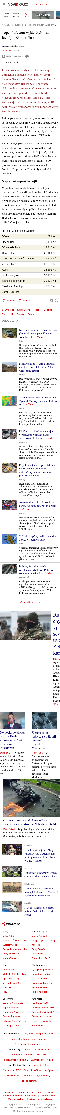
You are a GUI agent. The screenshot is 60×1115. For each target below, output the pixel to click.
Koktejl (22, 480)
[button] (9, 333)
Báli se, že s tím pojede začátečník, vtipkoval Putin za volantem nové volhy (36, 569)
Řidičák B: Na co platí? (43, 1016)
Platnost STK (38, 1025)
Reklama (31, 1092)
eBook (9, 56)
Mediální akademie (12, 1095)
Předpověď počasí (45, 1033)
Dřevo (27, 309)
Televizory (27, 1075)
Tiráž (50, 1092)
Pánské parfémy (28, 1080)
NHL (5, 991)
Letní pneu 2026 (40, 1003)
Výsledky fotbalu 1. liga (14, 974)
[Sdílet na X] (56, 300)
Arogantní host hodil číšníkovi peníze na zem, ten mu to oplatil (37, 504)
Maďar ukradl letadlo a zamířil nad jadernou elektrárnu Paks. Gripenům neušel (37, 367)
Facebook (10, 1092)
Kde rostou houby (20, 1039)
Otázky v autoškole (41, 1021)
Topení (36, 309)
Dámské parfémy (32, 1070)
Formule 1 (8, 987)
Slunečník (29, 1054)
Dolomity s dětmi (11, 1025)
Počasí (22, 408)
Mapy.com (28, 1033)
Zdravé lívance (39, 978)
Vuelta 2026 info (40, 936)
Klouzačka (42, 1054)
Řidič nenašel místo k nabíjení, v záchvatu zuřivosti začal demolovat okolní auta (37, 434)
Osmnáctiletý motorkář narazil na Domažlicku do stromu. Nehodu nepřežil (29, 822)
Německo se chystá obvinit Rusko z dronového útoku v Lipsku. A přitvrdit (12, 740)
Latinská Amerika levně (14, 1021)
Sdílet (20, 56)
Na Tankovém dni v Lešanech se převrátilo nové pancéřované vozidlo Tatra (38, 333)
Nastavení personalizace (39, 1099)
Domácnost (33, 314)
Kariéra (41, 1092)
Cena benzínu (39, 1039)
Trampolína (16, 1054)
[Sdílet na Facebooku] (51, 300)
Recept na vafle (40, 987)
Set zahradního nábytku (16, 1060)
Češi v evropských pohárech (28, 1044)
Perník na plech (40, 991)
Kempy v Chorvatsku (13, 1003)
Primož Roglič (39, 953)
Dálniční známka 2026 (43, 1007)
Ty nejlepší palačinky (42, 969)
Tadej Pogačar (39, 949)
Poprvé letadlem (11, 1007)
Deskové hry (13, 1075)
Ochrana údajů (47, 1095)
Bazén (27, 1049)
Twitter (20, 1092)
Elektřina (47, 309)
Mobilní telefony (41, 1065)
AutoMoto (23, 442)
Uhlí (11, 314)
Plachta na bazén (41, 1049)
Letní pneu (49, 1070)
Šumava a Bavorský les (14, 1012)
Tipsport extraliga (11, 978)
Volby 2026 (8, 936)
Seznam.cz (41, 4)
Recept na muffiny (41, 974)
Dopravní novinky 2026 (43, 1012)
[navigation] (3, 4)
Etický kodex (30, 1095)
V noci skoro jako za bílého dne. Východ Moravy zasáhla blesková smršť (38, 400)
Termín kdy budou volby (15, 949)
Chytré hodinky (42, 1075)
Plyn (4, 314)
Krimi (21, 341)
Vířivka (49, 1060)
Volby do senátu (11, 953)
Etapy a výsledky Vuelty (43, 940)
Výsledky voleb (10, 945)
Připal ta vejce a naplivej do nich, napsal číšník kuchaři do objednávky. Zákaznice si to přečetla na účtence (38, 470)
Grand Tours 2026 (41, 958)
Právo (4, 45)
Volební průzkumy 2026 (14, 940)
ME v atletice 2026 (12, 983)
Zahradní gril (37, 1060)
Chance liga (9, 969)
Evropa (22, 375)
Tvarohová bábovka (42, 983)
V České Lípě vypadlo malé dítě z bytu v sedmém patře (38, 537)
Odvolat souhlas (16, 1099)
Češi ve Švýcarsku (12, 1016)
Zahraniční (24, 577)
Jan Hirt (36, 945)
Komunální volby (11, 958)
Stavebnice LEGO (12, 1070)
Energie (20, 314)
